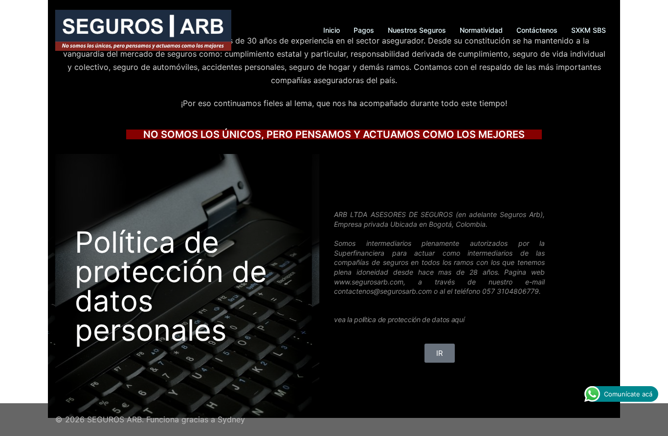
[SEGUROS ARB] (143, 29)
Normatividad (481, 30)
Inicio (331, 30)
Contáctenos (536, 30)
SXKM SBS (588, 30)
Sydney (231, 419)
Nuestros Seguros (417, 30)
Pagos (364, 30)
